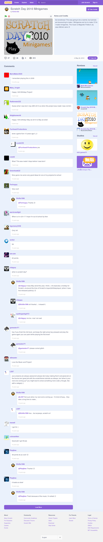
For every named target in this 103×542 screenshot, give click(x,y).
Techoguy (13, 184)
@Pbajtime (22, 468)
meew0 (12, 422)
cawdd (12, 157)
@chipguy (22, 286)
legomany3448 (15, 226)
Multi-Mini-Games (87, 86)
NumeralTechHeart (86, 130)
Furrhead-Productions (18, 129)
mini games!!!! (82, 152)
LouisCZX (20, 143)
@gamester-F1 (23, 348)
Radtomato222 (15, 101)
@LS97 (21, 397)
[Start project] (5, 16)
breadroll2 (84, 109)
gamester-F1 (14, 327)
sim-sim (13, 253)
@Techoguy (23, 203)
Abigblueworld (15, 115)
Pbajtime (13, 450)
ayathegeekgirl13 (22, 314)
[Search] (39, 3)
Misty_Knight (15, 87)
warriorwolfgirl (15, 212)
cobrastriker (14, 436)
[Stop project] (9, 16)
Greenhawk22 (15, 170)
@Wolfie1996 (23, 304)
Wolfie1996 (15, 12)
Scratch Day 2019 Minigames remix (89, 107)
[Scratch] (8, 2)
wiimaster (13, 357)
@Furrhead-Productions (27, 147)
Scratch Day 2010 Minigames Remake (89, 129)
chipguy (13, 267)
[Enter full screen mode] (51, 16)
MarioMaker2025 (16, 74)
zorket (12, 240)
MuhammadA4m (86, 87)
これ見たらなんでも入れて (85, 170)
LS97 (12, 371)
